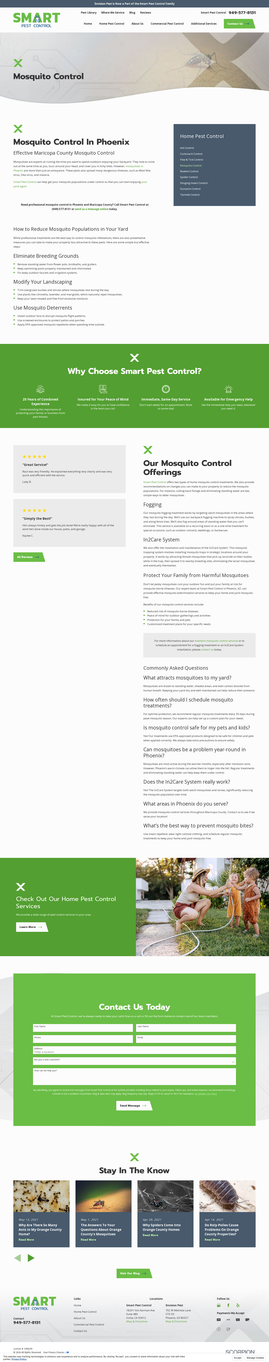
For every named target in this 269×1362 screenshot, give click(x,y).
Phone (37, 1037)
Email (140, 1037)
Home (77, 1305)
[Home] (36, 20)
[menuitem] (214, 148)
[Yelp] (238, 1305)
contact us (207, 649)
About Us (79, 1318)
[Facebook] (228, 1305)
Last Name (143, 1026)
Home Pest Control (85, 1311)
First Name (39, 1026)
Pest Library (89, 12)
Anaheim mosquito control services (216, 641)
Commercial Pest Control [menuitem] (167, 23)
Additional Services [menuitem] (204, 23)
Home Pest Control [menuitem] (111, 23)
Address (38, 1048)
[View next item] (31, 1258)
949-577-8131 (242, 13)
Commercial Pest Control (89, 1324)
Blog (132, 12)
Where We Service (112, 12)
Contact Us (80, 1331)
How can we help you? (45, 1070)
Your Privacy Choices (54, 1352)
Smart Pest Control (24, 182)
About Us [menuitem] (137, 23)
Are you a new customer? (47, 1059)
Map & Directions (137, 1321)
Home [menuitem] (88, 23)
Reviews (145, 12)
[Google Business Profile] (219, 1305)
